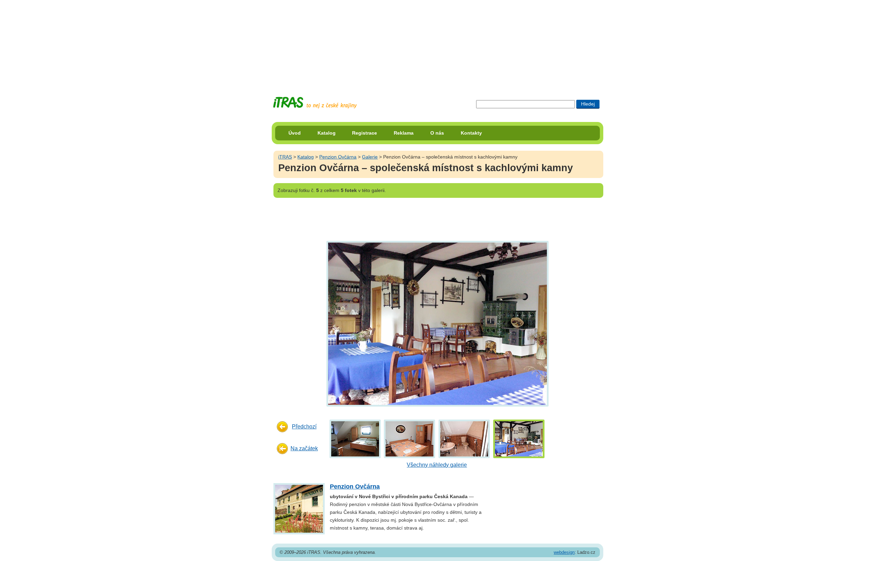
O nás (437, 133)
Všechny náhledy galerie (437, 465)
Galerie (370, 157)
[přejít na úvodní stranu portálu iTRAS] (315, 102)
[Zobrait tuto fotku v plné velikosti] (355, 438)
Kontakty (471, 133)
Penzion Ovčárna (337, 157)
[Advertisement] (437, 42)
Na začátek (304, 448)
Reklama (404, 133)
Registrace (364, 133)
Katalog (327, 133)
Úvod (294, 133)
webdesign (564, 552)
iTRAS (285, 157)
